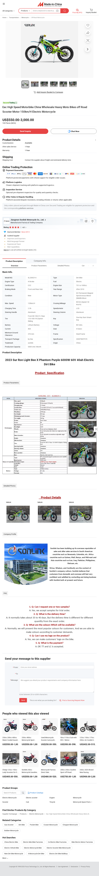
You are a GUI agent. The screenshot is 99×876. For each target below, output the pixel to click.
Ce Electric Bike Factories (57, 842)
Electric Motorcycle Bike (33, 848)
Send (23, 700)
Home (4, 17)
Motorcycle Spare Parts (82, 802)
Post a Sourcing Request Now (72, 700)
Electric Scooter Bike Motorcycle (59, 848)
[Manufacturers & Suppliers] (49, 4)
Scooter (5, 802)
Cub (27, 802)
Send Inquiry (25, 131)
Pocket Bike (34, 825)
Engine (52, 797)
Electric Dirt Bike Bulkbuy (58, 853)
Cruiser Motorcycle (51, 825)
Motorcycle (25, 17)
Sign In (6, 250)
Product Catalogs (36, 793)
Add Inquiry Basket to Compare (50, 92)
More (4, 858)
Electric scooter (31, 797)
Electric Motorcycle (9, 797)
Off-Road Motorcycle (37, 17)
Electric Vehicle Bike (11, 848)
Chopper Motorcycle (70, 825)
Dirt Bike (22, 825)
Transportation (14, 17)
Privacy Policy (85, 866)
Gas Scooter (9, 825)
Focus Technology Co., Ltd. (34, 866)
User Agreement (63, 866)
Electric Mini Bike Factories (33, 842)
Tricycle (52, 802)
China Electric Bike (11, 842)
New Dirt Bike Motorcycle (13, 853)
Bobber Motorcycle (11, 830)
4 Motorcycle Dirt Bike (36, 853)
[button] (88, 265)
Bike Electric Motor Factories (82, 842)
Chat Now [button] (75, 131)
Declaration (74, 866)
